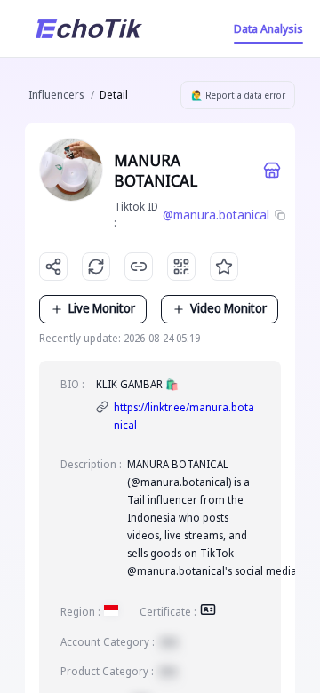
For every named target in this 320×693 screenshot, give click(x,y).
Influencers (56, 94)
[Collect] (224, 266)
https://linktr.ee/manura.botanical (184, 416)
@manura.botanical (216, 214)
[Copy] (281, 215)
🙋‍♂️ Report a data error (238, 95)
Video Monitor (228, 307)
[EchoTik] (89, 28)
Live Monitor (101, 307)
